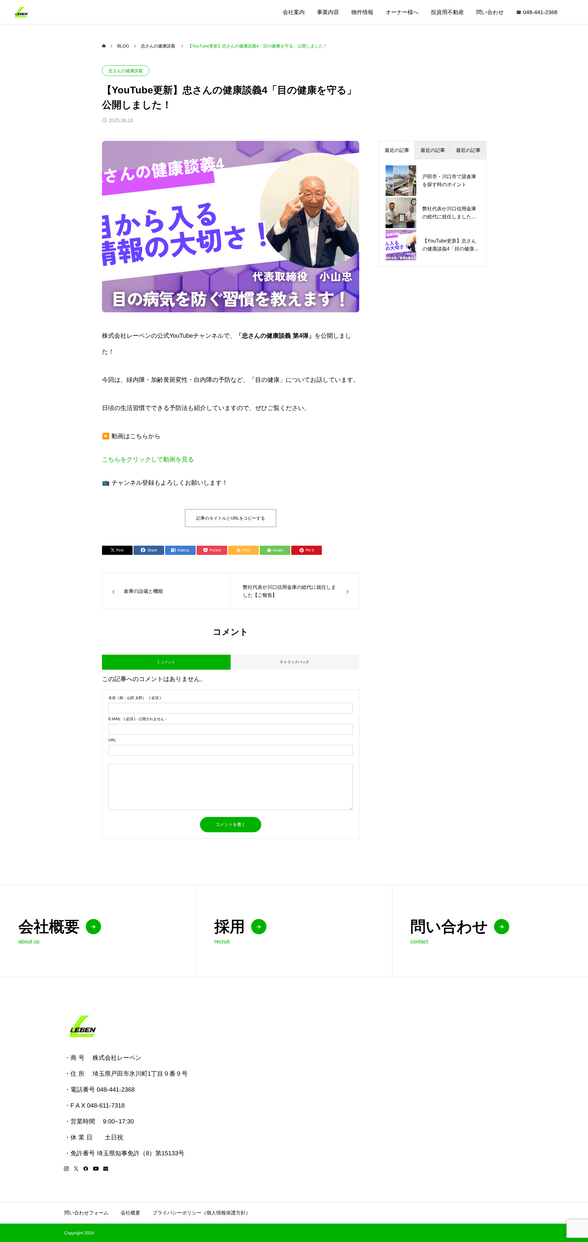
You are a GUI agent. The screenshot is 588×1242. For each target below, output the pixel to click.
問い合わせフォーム (86, 1212)
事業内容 (328, 12)
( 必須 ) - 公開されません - (137, 719)
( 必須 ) (134, 698)
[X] (76, 1168)
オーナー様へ (402, 12)
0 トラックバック (295, 662)
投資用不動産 (447, 12)
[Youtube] (96, 1168)
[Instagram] (66, 1168)
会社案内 (294, 12)
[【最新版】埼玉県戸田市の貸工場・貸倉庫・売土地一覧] (21, 12)
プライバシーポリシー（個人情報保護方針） (202, 1212)
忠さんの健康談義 (125, 70)
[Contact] (105, 1168)
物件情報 (362, 12)
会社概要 (130, 1212)
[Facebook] (86, 1168)
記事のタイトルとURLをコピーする (230, 518)
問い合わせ (490, 12)
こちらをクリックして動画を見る (148, 459)
